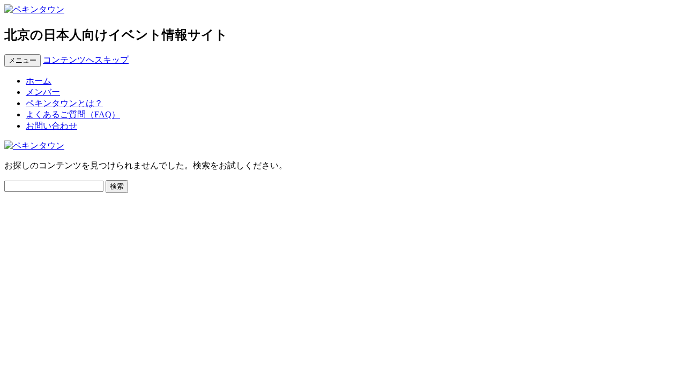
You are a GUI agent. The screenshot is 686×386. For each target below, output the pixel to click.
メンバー (43, 91)
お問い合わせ (51, 125)
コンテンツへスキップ (86, 59)
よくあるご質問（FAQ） (73, 114)
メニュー (22, 60)
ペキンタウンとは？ (64, 103)
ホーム (38, 80)
